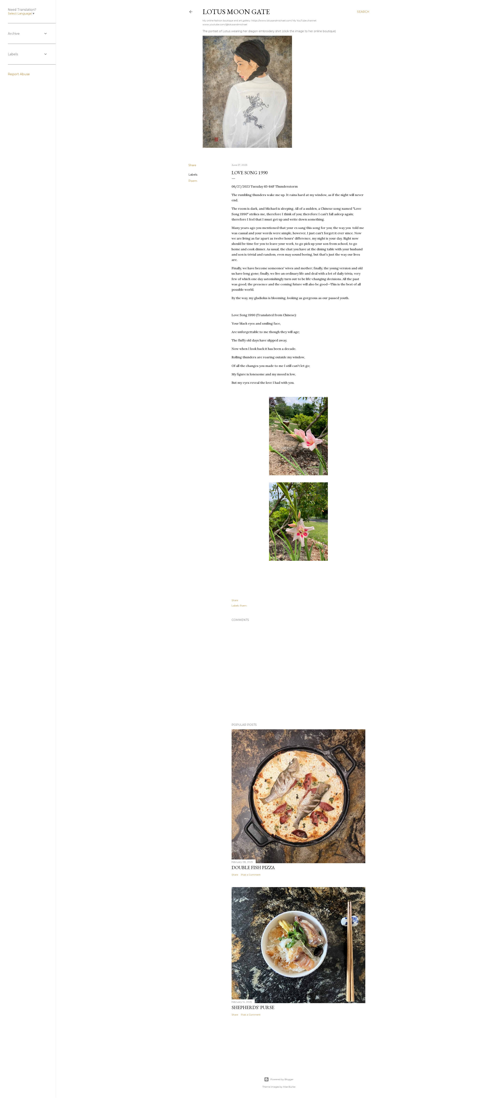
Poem (192, 181)
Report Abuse (19, 74)
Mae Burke (289, 1086)
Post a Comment (251, 874)
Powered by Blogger (282, 1079)
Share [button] (192, 165)
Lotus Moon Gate (236, 11)
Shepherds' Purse (253, 1007)
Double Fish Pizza (253, 867)
